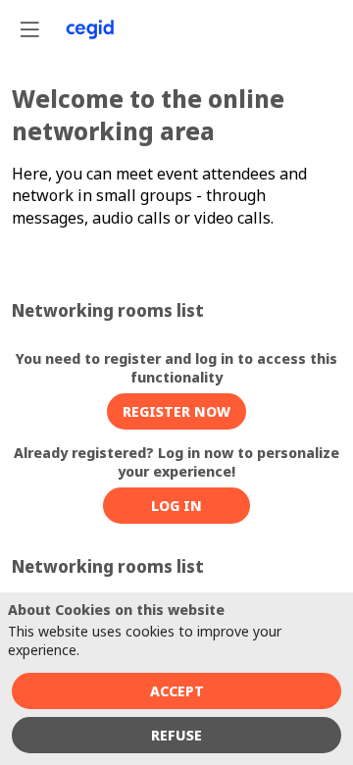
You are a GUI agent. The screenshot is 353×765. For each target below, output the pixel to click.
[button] (176, 411)
